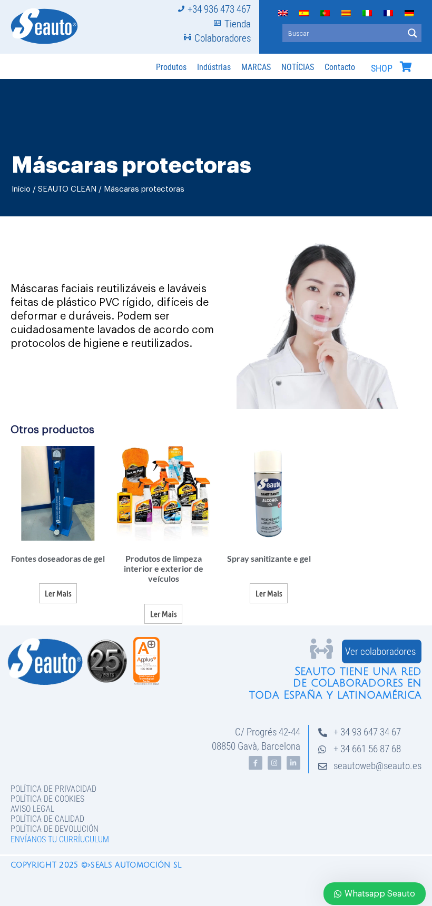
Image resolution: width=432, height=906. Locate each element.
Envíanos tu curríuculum (60, 839)
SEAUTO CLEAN (67, 189)
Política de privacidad (53, 789)
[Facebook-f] (255, 763)
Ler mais (58, 593)
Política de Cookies (47, 799)
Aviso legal (32, 809)
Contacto (340, 67)
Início (21, 189)
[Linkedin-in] (293, 763)
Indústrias (214, 67)
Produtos (171, 67)
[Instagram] (274, 763)
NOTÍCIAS (297, 67)
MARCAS (256, 67)
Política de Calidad (47, 819)
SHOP (381, 68)
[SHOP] (405, 67)
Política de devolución (55, 829)
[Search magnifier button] (412, 33)
